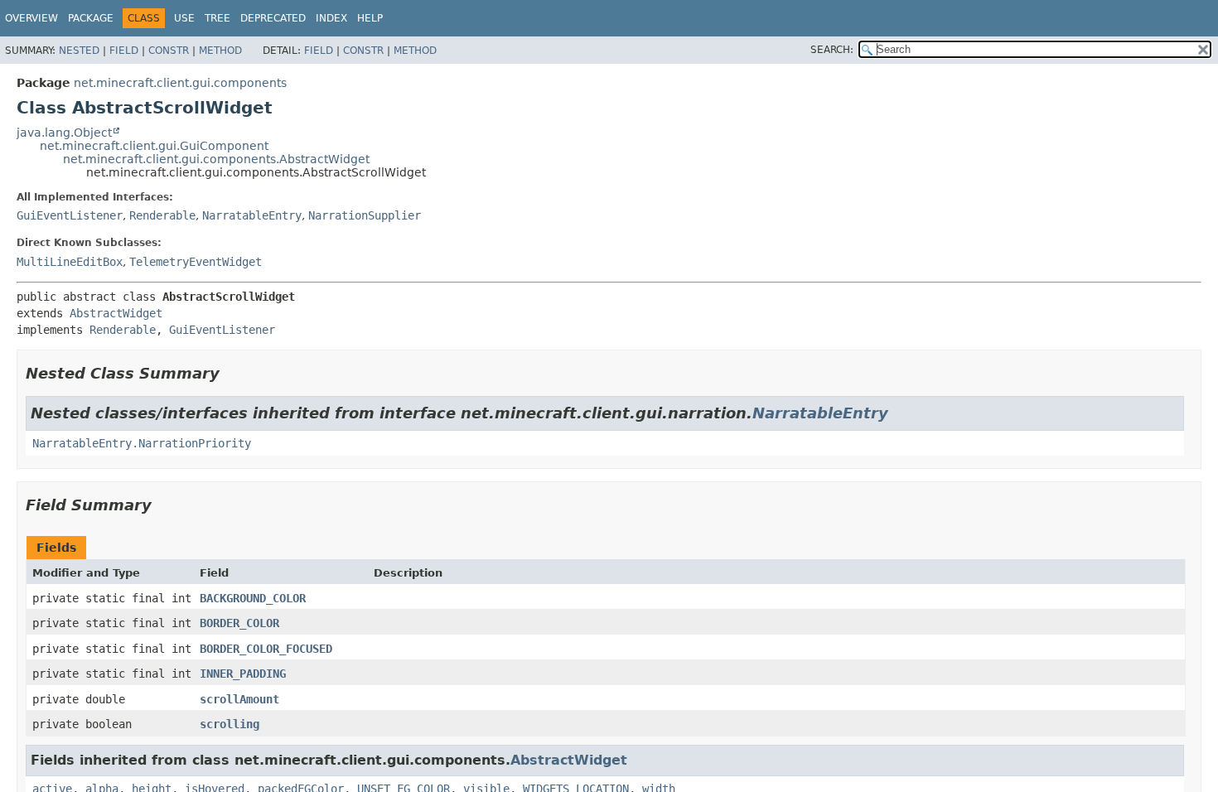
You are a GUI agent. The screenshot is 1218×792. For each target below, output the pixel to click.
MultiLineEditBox (70, 261)
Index (331, 18)
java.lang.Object (64, 132)
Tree (217, 18)
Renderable (162, 215)
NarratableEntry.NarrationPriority (141, 443)
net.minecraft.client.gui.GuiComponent (154, 145)
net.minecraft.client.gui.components (180, 82)
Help (370, 18)
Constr (168, 50)
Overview (31, 18)
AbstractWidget (116, 313)
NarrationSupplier (364, 215)
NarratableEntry (252, 215)
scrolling (229, 724)
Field (123, 50)
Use (184, 18)
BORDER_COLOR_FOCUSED (266, 648)
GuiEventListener (70, 215)
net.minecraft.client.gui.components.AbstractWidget (216, 159)
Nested (79, 50)
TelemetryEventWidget (195, 261)
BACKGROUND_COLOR (253, 598)
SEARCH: (831, 50)
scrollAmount (239, 699)
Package (91, 18)
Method (220, 50)
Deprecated (273, 18)
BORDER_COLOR (239, 623)
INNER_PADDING (243, 673)
